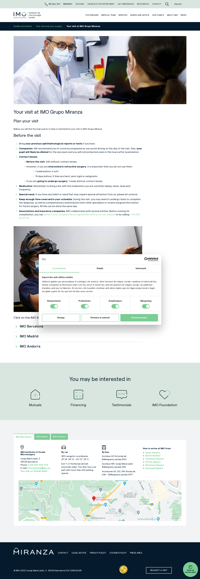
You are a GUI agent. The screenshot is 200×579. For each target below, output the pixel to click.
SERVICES (122, 15)
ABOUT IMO (172, 15)
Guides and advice (139, 15)
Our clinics (158, 15)
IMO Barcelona (23, 437)
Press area (136, 553)
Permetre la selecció (100, 317)
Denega (60, 317)
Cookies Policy (118, 553)
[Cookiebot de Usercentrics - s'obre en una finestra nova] (146, 259)
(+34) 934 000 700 (38, 465)
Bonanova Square (154, 465)
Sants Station (152, 453)
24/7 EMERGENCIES (126, 4)
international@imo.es (38, 468)
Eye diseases (92, 15)
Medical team (108, 15)
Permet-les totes (139, 317)
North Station (152, 456)
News (183, 15)
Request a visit (158, 570)
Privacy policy (98, 553)
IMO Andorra (59, 437)
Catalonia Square (154, 459)
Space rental (143, 4)
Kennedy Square (154, 468)
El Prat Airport (153, 462)
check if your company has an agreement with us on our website (80, 214)
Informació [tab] (141, 268)
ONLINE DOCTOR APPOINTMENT (101, 4)
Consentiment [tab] (59, 268)
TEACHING (80, 4)
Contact (63, 553)
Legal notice (79, 553)
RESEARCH (68, 4)
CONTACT (156, 4)
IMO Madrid (42, 437)
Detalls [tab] (100, 268)
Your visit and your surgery (49, 26)
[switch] (85, 306)
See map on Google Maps (34, 471)
